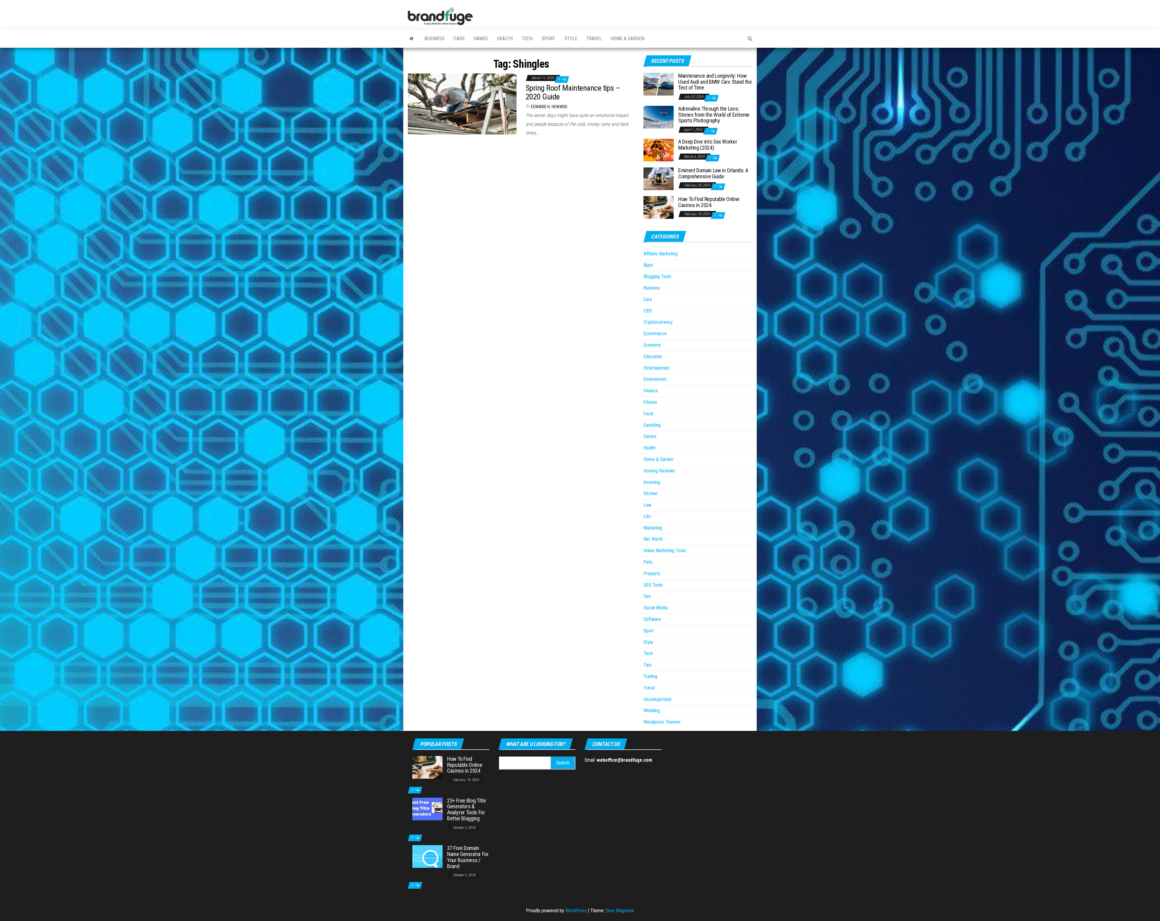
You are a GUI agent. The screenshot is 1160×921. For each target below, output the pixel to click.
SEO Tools (653, 585)
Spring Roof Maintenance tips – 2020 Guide (573, 92)
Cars (459, 38)
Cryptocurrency (658, 322)
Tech (527, 38)
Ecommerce (655, 333)
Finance (650, 391)
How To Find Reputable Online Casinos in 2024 (709, 202)
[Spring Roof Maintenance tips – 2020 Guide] (462, 103)
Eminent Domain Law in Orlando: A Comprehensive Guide (713, 173)
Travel (594, 38)
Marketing (652, 528)
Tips (647, 665)
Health (505, 38)
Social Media (655, 608)
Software (652, 619)
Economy (652, 345)
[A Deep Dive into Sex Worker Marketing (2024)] (658, 150)
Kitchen (650, 493)
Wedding (651, 710)
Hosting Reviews (659, 471)
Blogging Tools (657, 276)
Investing (651, 482)
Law (647, 505)
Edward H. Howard (549, 106)
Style (570, 38)
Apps (648, 265)
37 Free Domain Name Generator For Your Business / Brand (468, 857)
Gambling (652, 425)
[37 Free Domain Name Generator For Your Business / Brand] (427, 856)
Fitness (650, 402)
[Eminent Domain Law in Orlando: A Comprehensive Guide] (658, 178)
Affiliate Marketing (660, 254)
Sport (548, 38)
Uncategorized (657, 699)
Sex (647, 596)
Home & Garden (627, 38)
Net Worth (653, 539)
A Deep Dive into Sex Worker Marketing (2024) (707, 144)
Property (651, 573)
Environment (655, 379)
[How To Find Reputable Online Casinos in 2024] (658, 207)
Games (481, 38)
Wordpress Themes (662, 722)
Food (648, 414)
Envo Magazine (620, 910)
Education (652, 356)
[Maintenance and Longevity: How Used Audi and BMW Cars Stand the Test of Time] (658, 84)
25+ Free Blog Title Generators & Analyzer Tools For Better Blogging (466, 809)
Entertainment (656, 368)
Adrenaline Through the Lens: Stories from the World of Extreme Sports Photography (713, 114)
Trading (650, 676)
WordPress (576, 910)
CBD (647, 311)
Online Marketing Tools (664, 550)
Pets (647, 562)
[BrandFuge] (411, 39)
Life (647, 516)
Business (434, 38)
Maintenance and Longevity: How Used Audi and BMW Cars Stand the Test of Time (715, 82)
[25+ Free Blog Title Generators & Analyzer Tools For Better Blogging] (427, 808)
